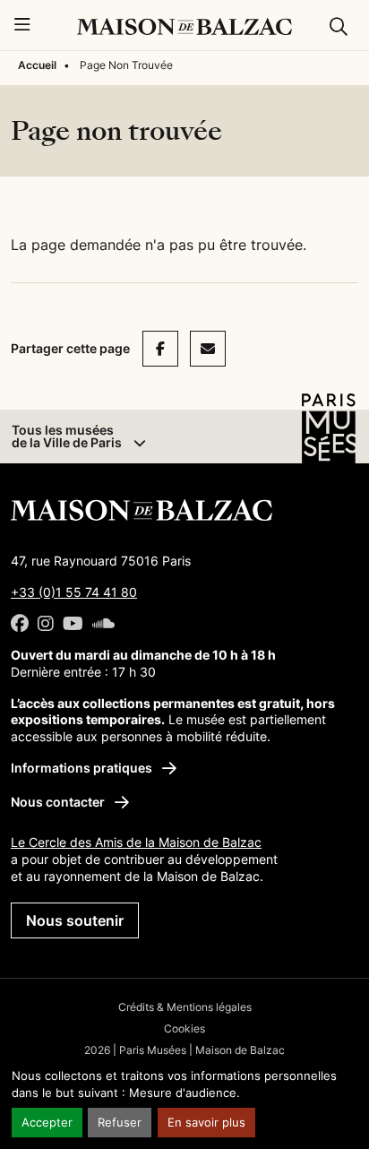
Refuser (120, 1122)
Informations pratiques (83, 767)
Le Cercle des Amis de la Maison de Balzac (136, 842)
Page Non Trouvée (126, 65)
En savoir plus (206, 1122)
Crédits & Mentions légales (185, 1007)
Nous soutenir (75, 920)
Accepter (47, 1122)
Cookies (184, 1028)
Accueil (37, 65)
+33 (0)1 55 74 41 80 (74, 592)
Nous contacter (59, 801)
